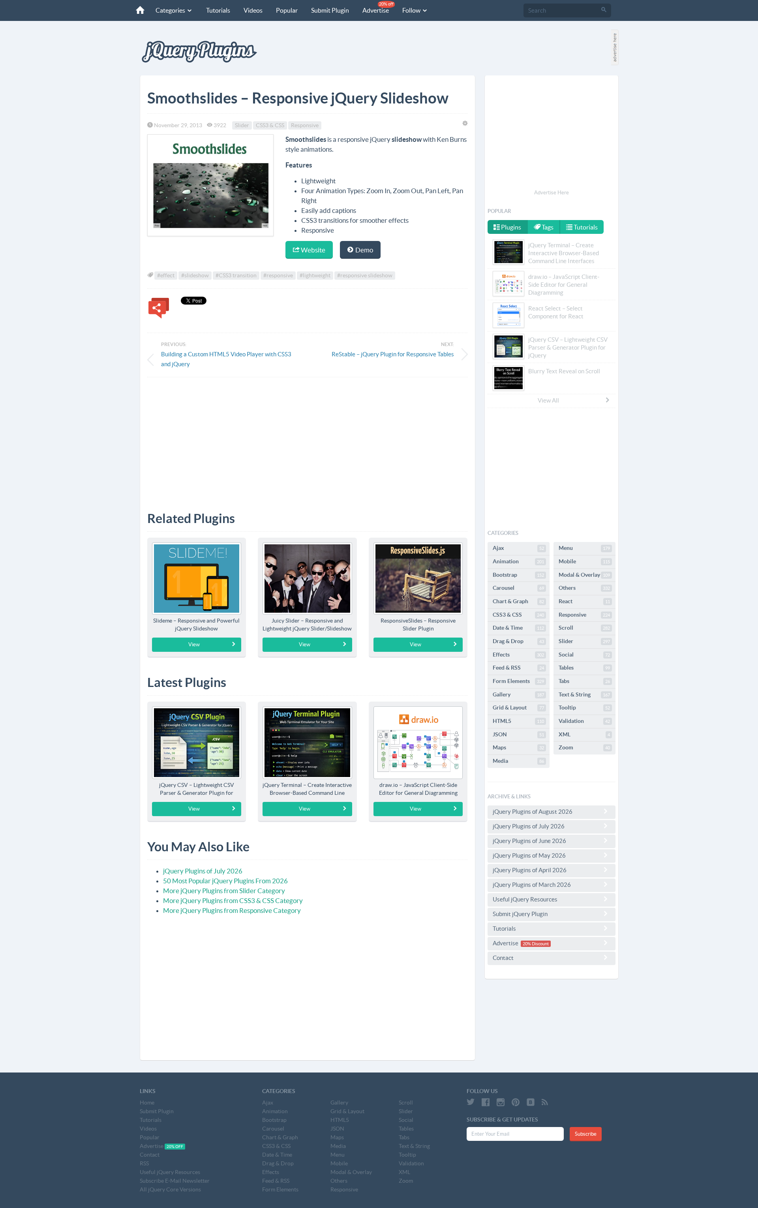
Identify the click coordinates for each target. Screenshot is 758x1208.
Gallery (518, 694)
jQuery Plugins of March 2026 (532, 884)
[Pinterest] (516, 1102)
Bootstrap (518, 575)
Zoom (584, 747)
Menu (584, 548)
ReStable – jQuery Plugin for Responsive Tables (393, 354)
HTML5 (518, 721)
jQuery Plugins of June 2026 (529, 840)
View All (548, 400)
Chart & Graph (518, 601)
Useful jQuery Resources (525, 899)
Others (584, 588)
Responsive (305, 125)
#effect (165, 275)
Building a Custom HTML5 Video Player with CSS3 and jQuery (226, 359)
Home (147, 1102)
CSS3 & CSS (270, 125)
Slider (242, 125)
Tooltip (584, 707)
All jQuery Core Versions (170, 1189)
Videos (253, 10)
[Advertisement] (307, 438)
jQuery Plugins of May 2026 (529, 855)
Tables (584, 667)
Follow (412, 10)
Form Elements (518, 681)
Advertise (378, 8)
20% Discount (536, 943)
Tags (546, 227)
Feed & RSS (518, 667)
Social (584, 654)
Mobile (584, 561)
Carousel (518, 588)
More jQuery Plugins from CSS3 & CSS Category (233, 900)
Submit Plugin (330, 10)
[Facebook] (486, 1102)
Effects (518, 654)
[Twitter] (471, 1102)
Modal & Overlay (584, 575)
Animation (518, 561)
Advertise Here (551, 193)
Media (518, 761)
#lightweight (315, 275)
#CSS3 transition (236, 275)
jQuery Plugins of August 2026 (532, 811)
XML (584, 734)
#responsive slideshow (364, 275)
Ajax (518, 548)
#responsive (278, 275)
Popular (287, 10)
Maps (518, 747)
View (194, 644)
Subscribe (586, 1134)
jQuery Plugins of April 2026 (530, 870)
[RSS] (545, 1102)
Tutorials (218, 10)
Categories (171, 10)
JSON (518, 734)
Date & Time (518, 628)
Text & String (584, 694)
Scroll (584, 628)
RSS (144, 1163)
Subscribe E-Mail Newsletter (175, 1181)
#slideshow (195, 275)
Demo (363, 250)
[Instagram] (501, 1102)
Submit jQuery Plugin (520, 914)
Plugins (510, 227)
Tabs (584, 681)
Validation (584, 721)
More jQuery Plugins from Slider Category (224, 890)
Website (312, 250)
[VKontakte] (531, 1102)
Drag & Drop (518, 641)
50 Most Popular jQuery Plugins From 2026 (225, 880)
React (584, 601)
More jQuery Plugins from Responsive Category (232, 910)
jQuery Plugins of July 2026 (202, 871)
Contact (503, 957)
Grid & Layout (518, 707)
